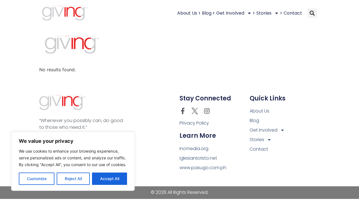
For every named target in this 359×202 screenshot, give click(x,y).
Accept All (109, 178)
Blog (206, 13)
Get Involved (230, 13)
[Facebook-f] (183, 111)
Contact (293, 13)
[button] (312, 13)
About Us (187, 13)
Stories (263, 13)
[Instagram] (207, 111)
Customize (37, 178)
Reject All (73, 178)
